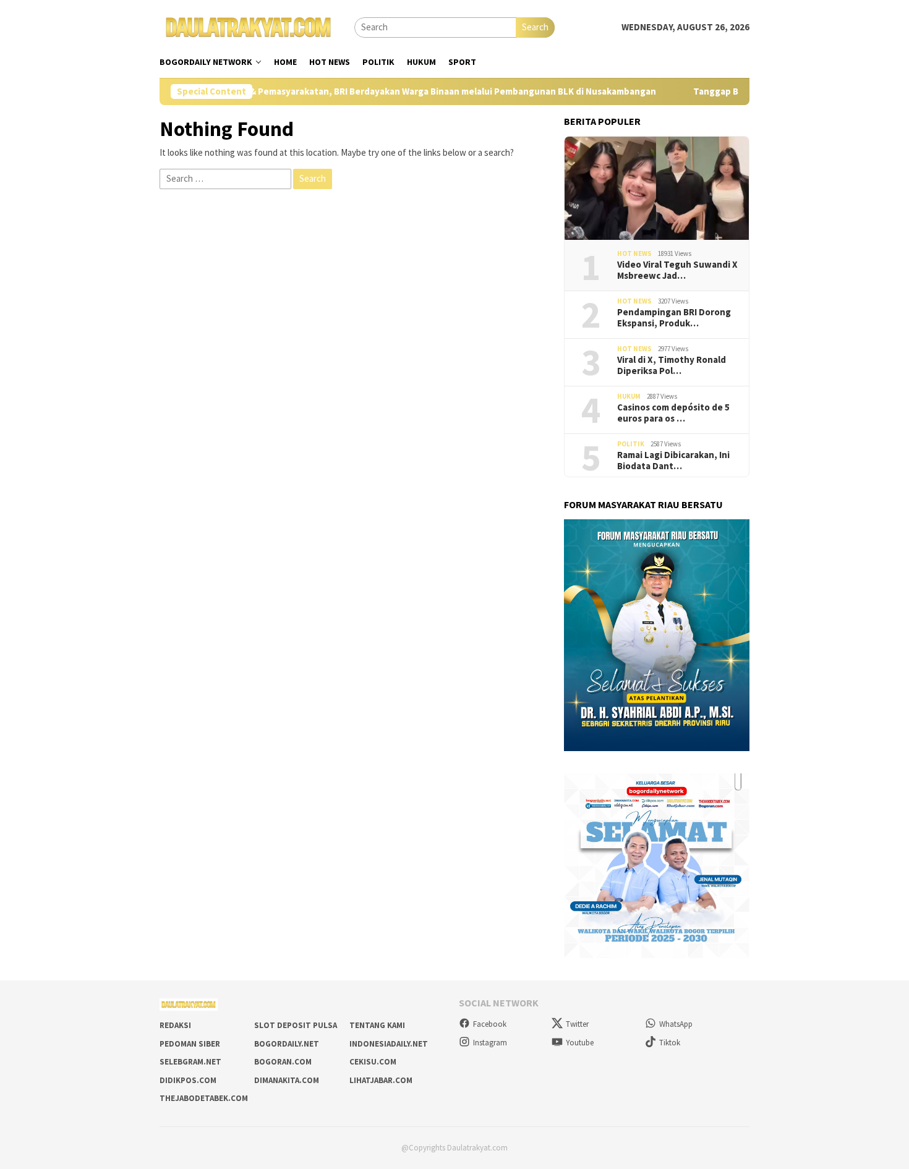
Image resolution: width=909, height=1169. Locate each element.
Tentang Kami (377, 1025)
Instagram (490, 1042)
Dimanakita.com (286, 1080)
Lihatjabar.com (380, 1080)
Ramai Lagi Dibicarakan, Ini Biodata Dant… (673, 460)
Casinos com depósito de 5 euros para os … (673, 413)
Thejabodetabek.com (204, 1098)
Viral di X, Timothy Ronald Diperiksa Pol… (671, 365)
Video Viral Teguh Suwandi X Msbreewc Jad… (677, 270)
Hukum (629, 396)
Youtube (580, 1042)
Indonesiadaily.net (388, 1044)
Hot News (634, 253)
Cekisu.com (372, 1061)
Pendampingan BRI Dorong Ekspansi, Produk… (674, 318)
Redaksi (175, 1025)
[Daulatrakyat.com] (249, 26)
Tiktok (669, 1042)
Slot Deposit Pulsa (295, 1025)
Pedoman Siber (190, 1044)
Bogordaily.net (286, 1044)
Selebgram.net (190, 1061)
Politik (630, 444)
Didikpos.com (188, 1080)
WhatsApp (676, 1024)
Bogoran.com (283, 1061)
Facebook (489, 1024)
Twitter (577, 1024)
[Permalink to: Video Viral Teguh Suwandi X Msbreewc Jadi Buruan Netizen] (656, 188)
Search (535, 27)
